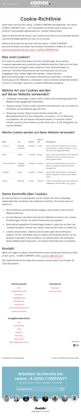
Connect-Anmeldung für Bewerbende (65, 358)
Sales (19, 329)
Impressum (19, 304)
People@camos (18, 298)
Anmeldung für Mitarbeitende (13, 358)
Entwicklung (19, 325)
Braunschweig (55, 291)
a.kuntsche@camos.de (52, 255)
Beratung (19, 335)
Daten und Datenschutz (19, 308)
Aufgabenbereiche (19, 291)
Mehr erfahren (71, 183)
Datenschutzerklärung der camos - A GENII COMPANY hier (30, 49)
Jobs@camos (19, 301)
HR (19, 322)
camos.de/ (75, 341)
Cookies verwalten (19, 311)
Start (19, 288)
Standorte (19, 294)
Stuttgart (55, 288)
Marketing (19, 339)
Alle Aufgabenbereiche (19, 342)
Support (19, 332)
